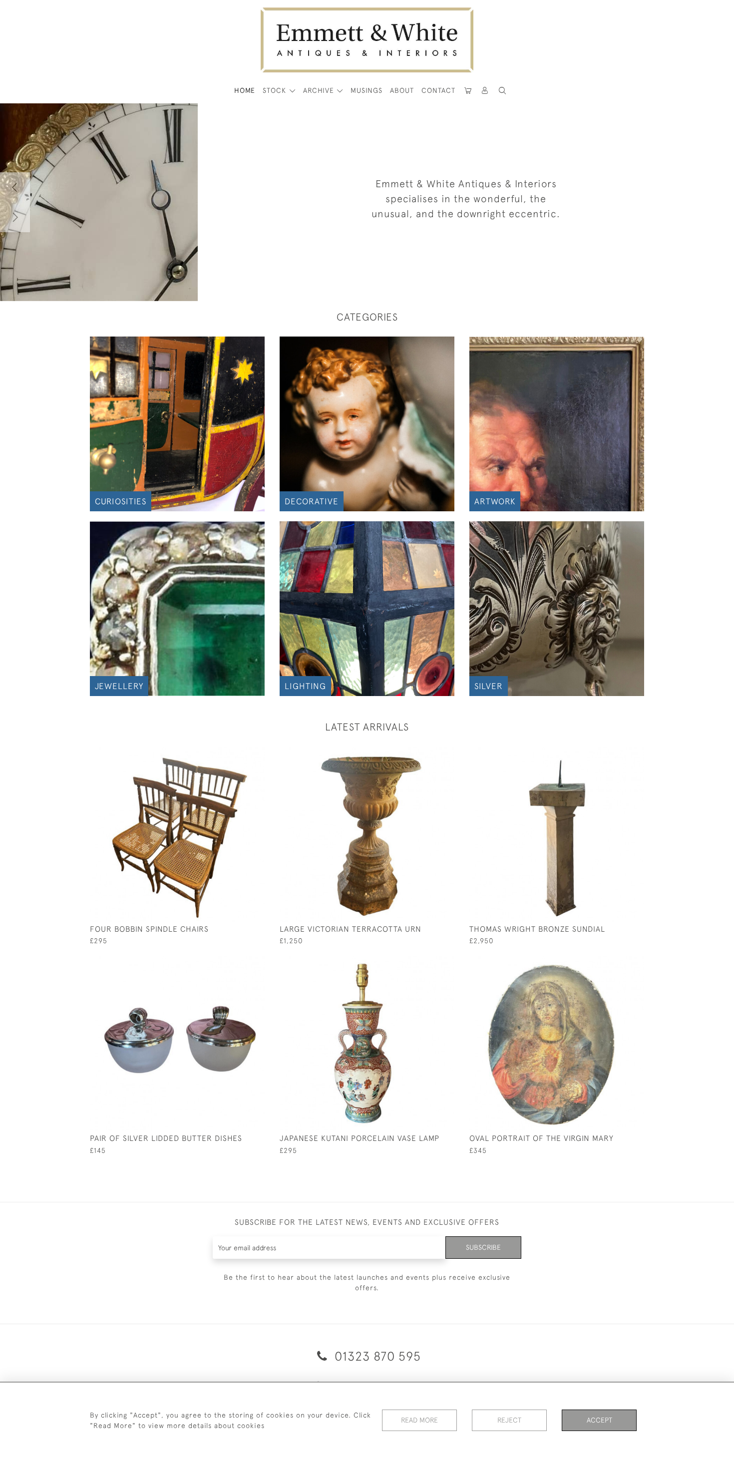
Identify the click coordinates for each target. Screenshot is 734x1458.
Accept (599, 1420)
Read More (419, 1420)
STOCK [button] (276, 90)
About (402, 90)
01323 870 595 (376, 1356)
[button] (502, 90)
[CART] (468, 90)
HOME (244, 90)
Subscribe (483, 1247)
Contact (438, 90)
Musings (366, 90)
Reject (509, 1420)
